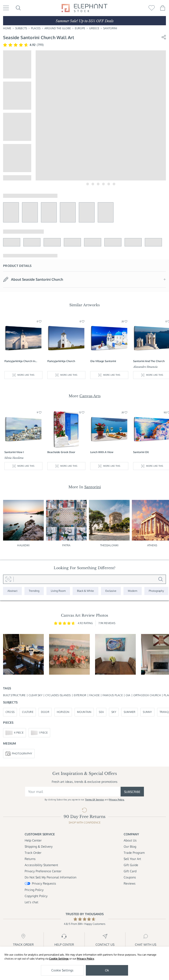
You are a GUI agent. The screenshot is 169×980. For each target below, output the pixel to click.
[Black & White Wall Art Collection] (85, 591)
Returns (30, 859)
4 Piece (19, 732)
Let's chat (31, 902)
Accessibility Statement (41, 865)
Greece (94, 28)
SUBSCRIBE (132, 792)
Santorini (110, 28)
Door (45, 712)
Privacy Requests (44, 883)
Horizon (63, 712)
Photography (22, 753)
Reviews (130, 883)
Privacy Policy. (117, 799)
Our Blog (130, 846)
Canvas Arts (90, 396)
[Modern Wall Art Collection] (132, 591)
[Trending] (34, 591)
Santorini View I (14, 452)
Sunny (147, 712)
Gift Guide (131, 865)
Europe (80, 28)
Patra (66, 545)
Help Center (33, 840)
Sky (113, 712)
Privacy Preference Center (43, 871)
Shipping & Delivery (39, 846)
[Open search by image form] (8, 579)
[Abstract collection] (12, 591)
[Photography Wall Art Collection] (156, 591)
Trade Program (134, 852)
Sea (101, 712)
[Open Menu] (6, 8)
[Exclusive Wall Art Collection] (111, 591)
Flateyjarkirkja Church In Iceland (19, 361)
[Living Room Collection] (58, 591)
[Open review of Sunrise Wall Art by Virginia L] (69, 654)
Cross (10, 712)
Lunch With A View (101, 452)
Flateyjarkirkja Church (61, 361)
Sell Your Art (132, 859)
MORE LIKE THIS (25, 374)
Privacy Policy (85, 958)
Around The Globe (57, 28)
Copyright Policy (36, 896)
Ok (107, 970)
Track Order (33, 852)
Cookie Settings (59, 958)
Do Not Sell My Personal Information (50, 877)
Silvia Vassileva (14, 457)
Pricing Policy (34, 890)
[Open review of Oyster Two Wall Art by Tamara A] (115, 654)
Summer (129, 712)
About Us (130, 840)
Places (35, 28)
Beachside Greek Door (61, 452)
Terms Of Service (94, 799)
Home (7, 28)
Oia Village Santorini (103, 361)
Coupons (130, 877)
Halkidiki (23, 545)
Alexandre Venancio (145, 366)
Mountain (84, 712)
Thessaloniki (109, 545)
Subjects (21, 28)
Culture (27, 712)
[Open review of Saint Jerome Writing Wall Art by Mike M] (23, 654)
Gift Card (130, 871)
